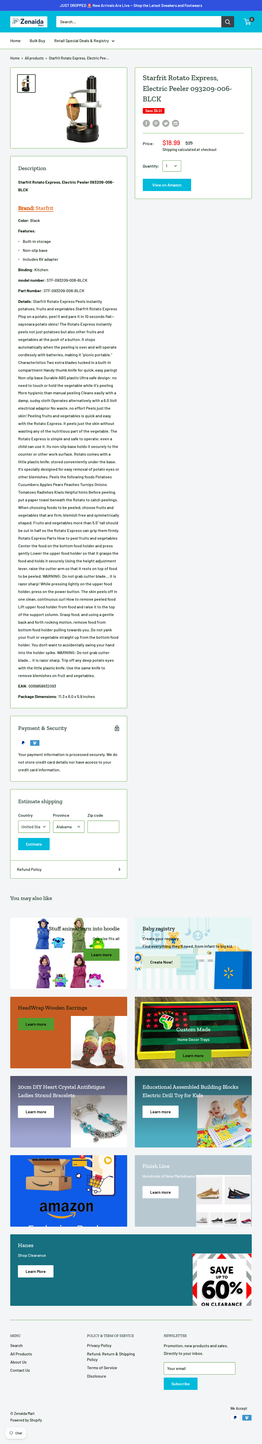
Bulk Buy (37, 40)
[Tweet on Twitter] (165, 123)
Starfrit (35, 208)
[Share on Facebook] (146, 123)
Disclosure (96, 1376)
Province (61, 815)
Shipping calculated (179, 149)
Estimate (34, 844)
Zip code (95, 815)
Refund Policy (29, 869)
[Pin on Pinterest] (156, 123)
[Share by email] (175, 123)
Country (25, 815)
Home (15, 40)
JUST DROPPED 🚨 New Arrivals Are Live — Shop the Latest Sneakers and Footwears (131, 5)
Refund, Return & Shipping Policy (111, 1356)
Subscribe (180, 1383)
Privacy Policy (99, 1345)
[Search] (227, 21)
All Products (21, 1353)
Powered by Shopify (26, 1420)
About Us (18, 1361)
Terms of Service (102, 1367)
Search (16, 1345)
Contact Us (20, 1370)
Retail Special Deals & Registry (81, 40)
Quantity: (151, 165)
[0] (247, 22)
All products (34, 58)
